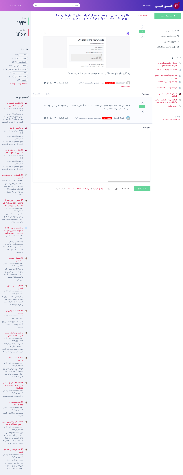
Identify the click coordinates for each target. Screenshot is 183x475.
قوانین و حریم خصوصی (171, 119)
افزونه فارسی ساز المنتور (166, 47)
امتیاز (48, 94)
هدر (23, 80)
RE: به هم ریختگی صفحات (15, 359)
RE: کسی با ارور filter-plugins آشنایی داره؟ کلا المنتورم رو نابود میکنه (13, 203)
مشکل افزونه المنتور (17, 69)
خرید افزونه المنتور (168, 36)
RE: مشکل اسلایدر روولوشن (15, 259)
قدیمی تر (36, 94)
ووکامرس (21, 62)
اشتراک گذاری (62, 83)
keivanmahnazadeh (16, 208)
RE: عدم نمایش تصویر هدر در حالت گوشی (14, 334)
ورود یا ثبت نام (15, 5)
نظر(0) (49, 83)
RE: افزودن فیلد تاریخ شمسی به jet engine (14, 151)
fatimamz (19, 180)
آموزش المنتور (170, 41)
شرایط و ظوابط (99, 188)
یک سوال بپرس (166, 16)
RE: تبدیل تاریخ (16, 128)
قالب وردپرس (20, 76)
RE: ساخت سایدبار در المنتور (14, 312)
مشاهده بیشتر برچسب (19, 83)
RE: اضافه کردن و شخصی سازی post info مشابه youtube (13, 385)
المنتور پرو (21, 58)
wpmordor (19, 236)
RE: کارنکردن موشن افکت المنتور (12, 176)
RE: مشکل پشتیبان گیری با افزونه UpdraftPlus (12, 423)
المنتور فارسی (170, 31)
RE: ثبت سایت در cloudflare (16, 403)
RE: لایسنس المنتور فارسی (15, 287)
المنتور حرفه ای (19, 72)
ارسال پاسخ (142, 188)
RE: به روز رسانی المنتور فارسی (13, 451)
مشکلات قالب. (125, 86)
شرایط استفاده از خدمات (79, 188)
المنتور (22, 54)
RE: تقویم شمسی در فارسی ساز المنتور (14, 104)
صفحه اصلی (146, 5)
